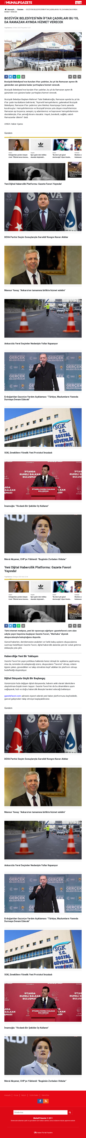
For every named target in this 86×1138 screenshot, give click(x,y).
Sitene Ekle (45, 1095)
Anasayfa (7, 1095)
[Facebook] (6, 76)
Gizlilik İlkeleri (33, 1095)
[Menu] (80, 3)
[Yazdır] (23, 76)
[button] (70, 76)
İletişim (23, 1095)
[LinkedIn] (14, 76)
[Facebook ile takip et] (40, 1101)
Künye (16, 1095)
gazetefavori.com (12, 696)
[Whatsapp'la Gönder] (18, 76)
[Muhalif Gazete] (18, 2)
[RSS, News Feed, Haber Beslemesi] (46, 1101)
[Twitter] (10, 76)
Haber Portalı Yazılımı (45, 1133)
